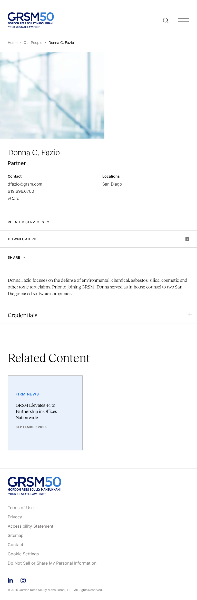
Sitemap (16, 535)
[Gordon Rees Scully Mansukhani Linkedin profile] (10, 579)
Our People (33, 42)
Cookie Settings (23, 554)
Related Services (26, 222)
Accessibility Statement (30, 526)
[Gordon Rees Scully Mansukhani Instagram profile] (23, 579)
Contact (15, 545)
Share (14, 257)
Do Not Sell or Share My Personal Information (52, 563)
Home (12, 42)
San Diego (112, 184)
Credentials (22, 315)
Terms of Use (21, 508)
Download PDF (23, 239)
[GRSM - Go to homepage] (31, 20)
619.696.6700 (21, 191)
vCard (13, 198)
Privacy (15, 517)
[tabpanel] (98, 282)
